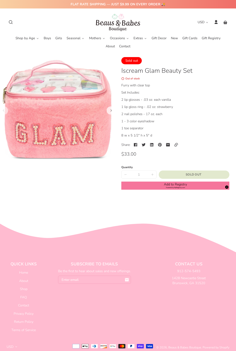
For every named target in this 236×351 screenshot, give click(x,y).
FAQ (23, 297)
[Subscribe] (127, 280)
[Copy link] (176, 145)
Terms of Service (23, 330)
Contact (23, 305)
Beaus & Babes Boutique (184, 347)
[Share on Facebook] (135, 145)
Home (23, 272)
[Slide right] (111, 110)
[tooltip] (226, 187)
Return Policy (23, 322)
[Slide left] (4, 110)
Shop (23, 289)
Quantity (127, 167)
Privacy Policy (24, 313)
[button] (11, 22)
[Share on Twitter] (144, 145)
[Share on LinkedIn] (152, 145)
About (23, 281)
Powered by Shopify (216, 347)
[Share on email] (168, 145)
